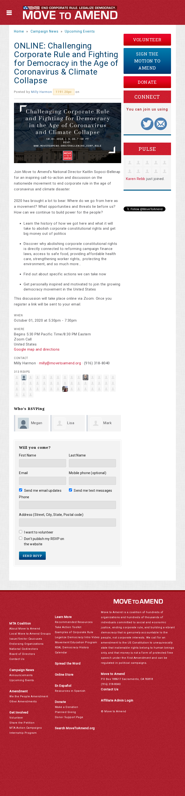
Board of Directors (22, 654)
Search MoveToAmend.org (75, 728)
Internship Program (23, 732)
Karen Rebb (135, 179)
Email (23, 473)
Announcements (21, 675)
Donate (147, 82)
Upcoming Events (80, 31)
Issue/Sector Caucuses (25, 638)
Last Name (77, 455)
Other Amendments (23, 701)
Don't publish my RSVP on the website (44, 541)
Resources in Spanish (70, 690)
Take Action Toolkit (68, 627)
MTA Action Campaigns (25, 727)
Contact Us (16, 659)
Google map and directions (37, 349)
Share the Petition (21, 722)
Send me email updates (42, 490)
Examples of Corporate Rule (74, 632)
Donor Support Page (69, 717)
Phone (24, 497)
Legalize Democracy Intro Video (77, 637)
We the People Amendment (28, 696)
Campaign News (45, 31)
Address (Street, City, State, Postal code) (51, 515)
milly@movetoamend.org (60, 363)
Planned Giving (65, 712)
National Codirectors (23, 649)
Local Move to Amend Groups (30, 633)
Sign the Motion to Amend (147, 61)
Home (19, 31)
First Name (27, 455)
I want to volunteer (38, 532)
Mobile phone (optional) (87, 473)
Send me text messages (93, 490)
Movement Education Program (76, 642)
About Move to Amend (24, 628)
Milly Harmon (41, 92)
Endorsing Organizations (26, 643)
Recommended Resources (74, 622)
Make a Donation (66, 707)
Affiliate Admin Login (117, 700)
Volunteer (147, 39)
